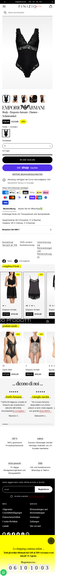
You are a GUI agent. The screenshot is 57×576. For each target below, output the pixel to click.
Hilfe (40, 463)
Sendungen (35, 517)
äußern (40, 438)
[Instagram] (4, 534)
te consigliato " (19, 411)
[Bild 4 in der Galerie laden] (33, 99)
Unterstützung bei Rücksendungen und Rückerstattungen (44, 249)
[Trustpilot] (18, 534)
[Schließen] (51, 540)
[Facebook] (13, 534)
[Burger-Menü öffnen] (4, 6)
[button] (50, 6)
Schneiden (6, 140)
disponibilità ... (45, 411)
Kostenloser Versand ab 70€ (9, 243)
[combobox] (27, 12)
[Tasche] (50, 6)
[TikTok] (9, 534)
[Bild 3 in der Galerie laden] (24, 99)
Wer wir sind (35, 526)
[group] (9, 209)
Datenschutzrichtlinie (11, 517)
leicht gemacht (14, 463)
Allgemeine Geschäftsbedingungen (12, 511)
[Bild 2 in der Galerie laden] (15, 99)
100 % (14, 438)
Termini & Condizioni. (36, 496)
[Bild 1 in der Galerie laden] (6, 99)
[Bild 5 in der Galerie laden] (42, 99)
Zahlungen (34, 521)
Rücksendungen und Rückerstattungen (39, 511)
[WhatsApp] (23, 534)
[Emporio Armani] (23, 107)
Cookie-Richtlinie (10, 521)
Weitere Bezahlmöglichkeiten (27, 174)
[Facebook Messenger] (27, 534)
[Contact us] (3, 572)
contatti (5, 526)
